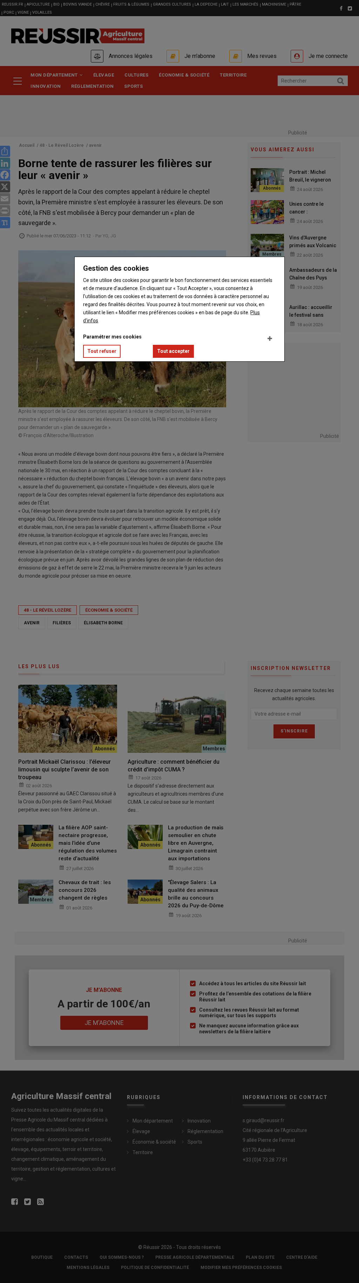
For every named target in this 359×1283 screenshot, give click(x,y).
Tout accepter (173, 351)
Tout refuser (101, 351)
